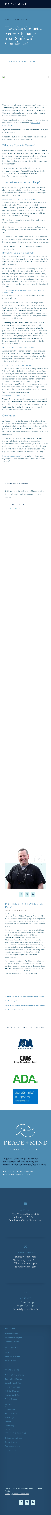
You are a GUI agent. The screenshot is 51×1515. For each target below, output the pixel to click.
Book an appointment (11, 456)
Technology (9, 1417)
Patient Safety (11, 1413)
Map (25, 1228)
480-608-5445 (27, 1305)
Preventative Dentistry (14, 1375)
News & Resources (12, 1356)
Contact (8, 1429)
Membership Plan (12, 1342)
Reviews (8, 1421)
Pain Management (12, 1446)
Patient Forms (10, 1360)
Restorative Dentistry (14, 1379)
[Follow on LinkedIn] (33, 894)
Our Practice (10, 1409)
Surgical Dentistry (12, 1395)
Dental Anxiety (11, 1442)
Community (9, 1425)
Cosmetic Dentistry (13, 1383)
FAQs (7, 1352)
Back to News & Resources (21, 61)
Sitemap (8, 1494)
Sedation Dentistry (13, 1391)
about (25, 1274)
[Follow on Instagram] (27, 894)
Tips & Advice (15, 509)
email (25, 1316)
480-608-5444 (26, 1302)
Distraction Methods (13, 1438)
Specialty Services (12, 1387)
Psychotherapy (11, 1399)
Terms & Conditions (21, 1494)
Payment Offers (11, 1334)
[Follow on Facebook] (21, 894)
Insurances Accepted (13, 1338)
